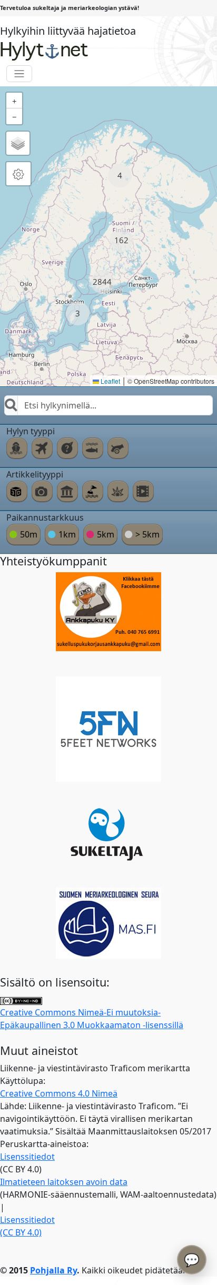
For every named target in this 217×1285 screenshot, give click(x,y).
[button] (120, 175)
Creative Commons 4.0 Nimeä (58, 1093)
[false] (16, 448)
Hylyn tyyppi (30, 431)
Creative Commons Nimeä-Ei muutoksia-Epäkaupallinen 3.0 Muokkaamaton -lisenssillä (91, 1019)
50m (28, 534)
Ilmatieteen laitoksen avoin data (63, 1182)
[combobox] (108, 405)
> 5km (147, 534)
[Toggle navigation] (19, 74)
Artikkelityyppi (34, 474)
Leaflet (109, 380)
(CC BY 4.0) (21, 1232)
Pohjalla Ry (53, 1270)
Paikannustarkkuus (45, 517)
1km (67, 534)
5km (105, 534)
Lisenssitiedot (27, 1156)
